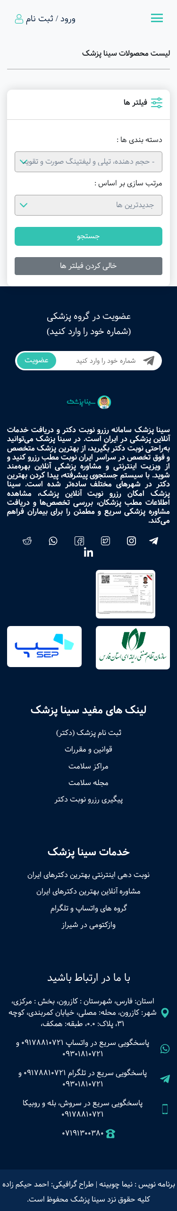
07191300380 (83, 1133)
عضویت (37, 360)
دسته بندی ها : (139, 140)
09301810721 (82, 1054)
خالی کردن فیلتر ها (88, 266)
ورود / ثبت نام (51, 19)
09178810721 (42, 1043)
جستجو (88, 236)
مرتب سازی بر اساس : (128, 183)
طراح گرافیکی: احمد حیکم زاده (48, 1184)
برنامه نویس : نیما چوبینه (137, 1184)
